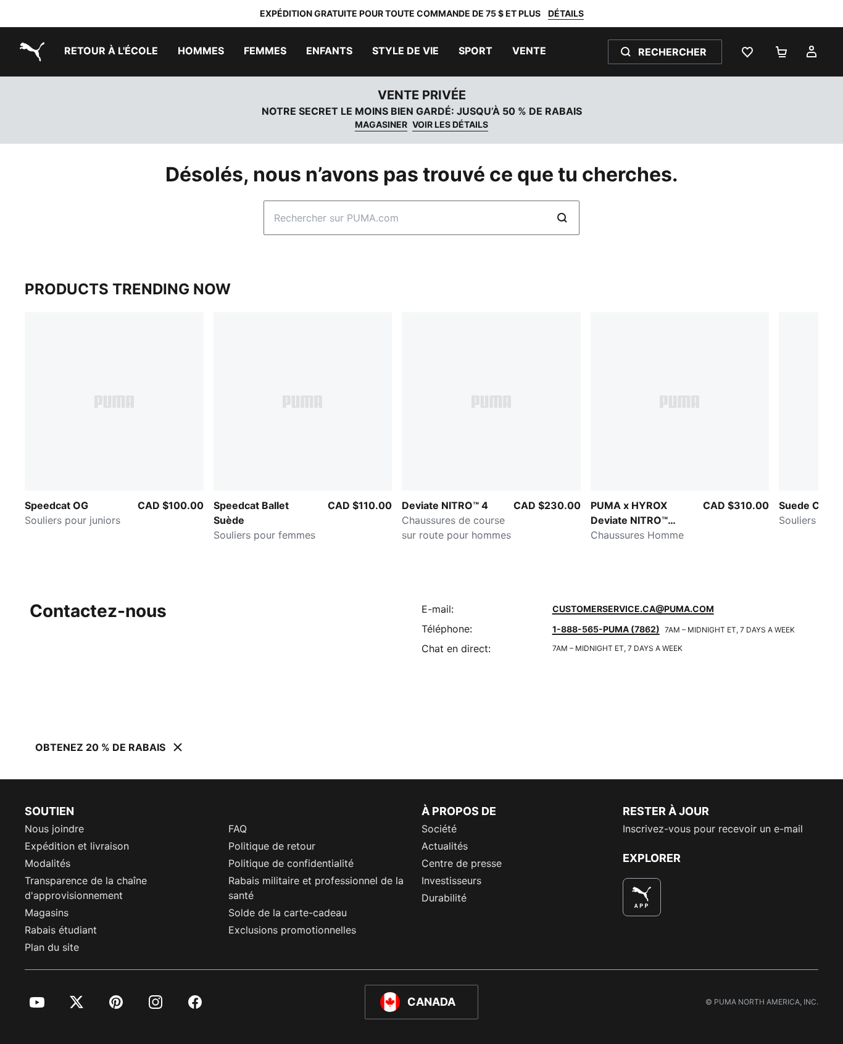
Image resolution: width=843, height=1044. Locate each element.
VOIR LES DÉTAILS (450, 124)
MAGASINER (381, 124)
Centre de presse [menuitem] (462, 863)
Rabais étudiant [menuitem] (61, 930)
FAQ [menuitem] (237, 828)
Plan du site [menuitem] (52, 947)
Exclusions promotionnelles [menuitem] (292, 930)
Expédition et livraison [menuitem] (77, 846)
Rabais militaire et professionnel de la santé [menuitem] (316, 887)
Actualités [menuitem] (445, 846)
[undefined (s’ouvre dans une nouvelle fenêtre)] (642, 897)
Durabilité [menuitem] (444, 898)
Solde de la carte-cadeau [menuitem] (287, 912)
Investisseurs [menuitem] (451, 880)
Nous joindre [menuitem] (54, 828)
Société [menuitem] (439, 828)
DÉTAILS (566, 13)
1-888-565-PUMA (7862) (606, 629)
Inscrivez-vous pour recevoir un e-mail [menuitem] (713, 828)
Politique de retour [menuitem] (271, 846)
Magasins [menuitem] (47, 912)
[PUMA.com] (29, 51)
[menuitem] (111, 52)
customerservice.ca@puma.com (633, 608)
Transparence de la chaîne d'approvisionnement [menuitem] (86, 887)
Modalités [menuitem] (47, 863)
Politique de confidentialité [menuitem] (291, 863)
